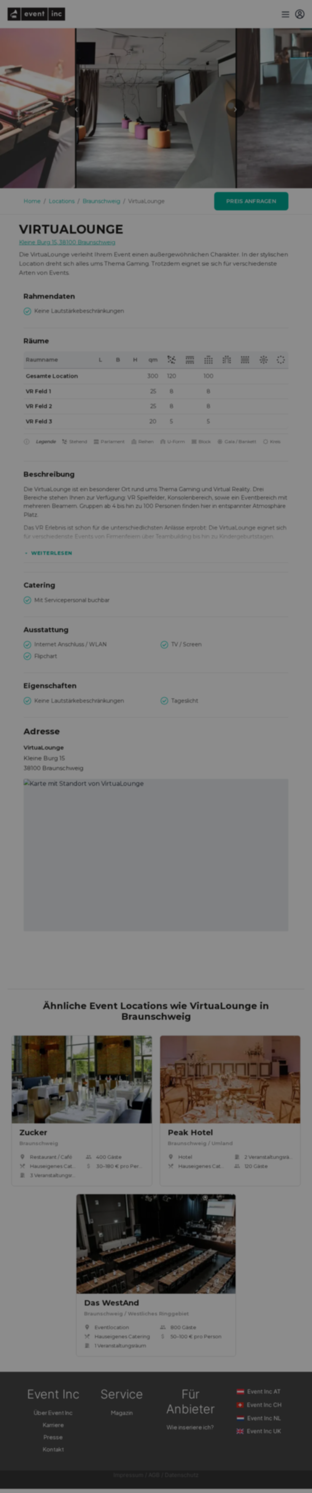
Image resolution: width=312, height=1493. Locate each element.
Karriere (53, 1424)
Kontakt (53, 1449)
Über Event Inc (53, 1412)
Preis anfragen (251, 201)
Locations (62, 201)
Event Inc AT (264, 1391)
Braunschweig (101, 201)
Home (32, 201)
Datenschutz (182, 1475)
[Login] (299, 14)
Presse (53, 1436)
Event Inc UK (264, 1431)
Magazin (122, 1412)
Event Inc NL (264, 1418)
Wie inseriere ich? (190, 1427)
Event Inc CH (264, 1404)
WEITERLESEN (51, 553)
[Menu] (284, 14)
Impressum (128, 1475)
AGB (154, 1475)
